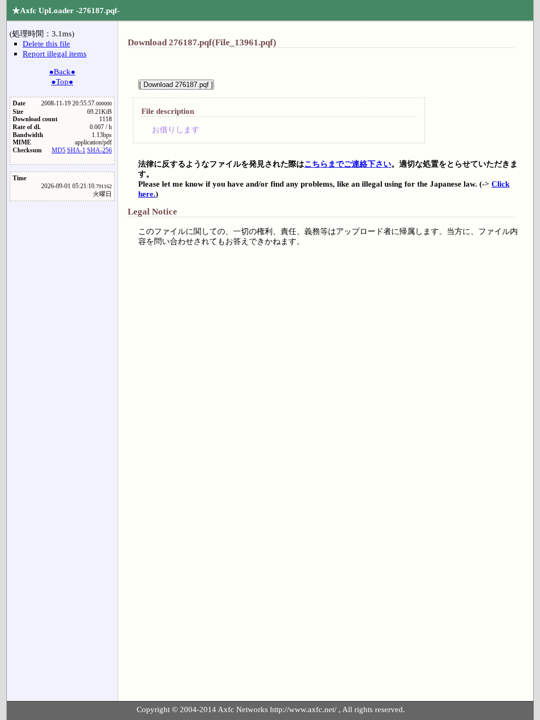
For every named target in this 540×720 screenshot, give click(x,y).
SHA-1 (76, 150)
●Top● (62, 81)
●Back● (62, 71)
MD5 (58, 150)
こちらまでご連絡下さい (347, 163)
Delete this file (46, 43)
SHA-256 (99, 150)
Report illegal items (54, 53)
